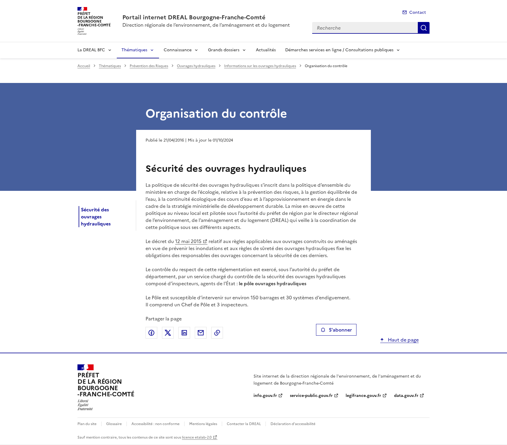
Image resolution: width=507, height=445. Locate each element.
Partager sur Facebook (151, 333)
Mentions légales (203, 424)
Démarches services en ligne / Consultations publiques (339, 50)
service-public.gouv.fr (311, 396)
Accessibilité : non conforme (155, 424)
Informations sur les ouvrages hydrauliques (260, 66)
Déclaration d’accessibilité (293, 424)
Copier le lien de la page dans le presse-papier (217, 333)
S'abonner (340, 329)
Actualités (266, 50)
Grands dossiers (223, 50)
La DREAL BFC (91, 50)
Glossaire (114, 424)
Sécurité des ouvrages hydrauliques (96, 216)
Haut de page (403, 339)
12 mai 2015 (188, 241)
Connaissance (178, 50)
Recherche (424, 28)
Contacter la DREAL (244, 424)
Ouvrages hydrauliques (196, 66)
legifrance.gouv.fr (363, 396)
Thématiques (134, 50)
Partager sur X (168, 333)
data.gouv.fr (406, 396)
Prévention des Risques (149, 66)
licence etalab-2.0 (197, 437)
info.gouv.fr (265, 396)
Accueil (83, 66)
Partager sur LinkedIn (184, 333)
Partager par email (201, 333)
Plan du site (87, 424)
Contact (417, 12)
